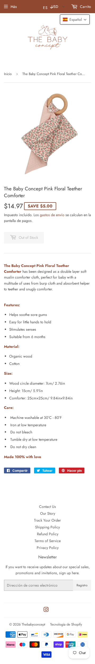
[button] (74, 19)
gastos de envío (52, 214)
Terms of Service (48, 540)
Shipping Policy (47, 527)
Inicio (8, 73)
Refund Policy (47, 534)
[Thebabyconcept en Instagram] (46, 610)
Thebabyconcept (33, 624)
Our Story (47, 513)
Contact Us (47, 506)
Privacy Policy (48, 547)
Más (14, 6)
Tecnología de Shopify (66, 624)
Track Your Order (47, 520)
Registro (82, 585)
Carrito (85, 6)
